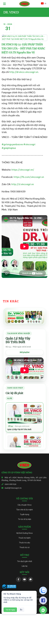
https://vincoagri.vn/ (23, 169)
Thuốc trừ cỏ (24, 547)
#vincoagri (29, 144)
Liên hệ (24, 566)
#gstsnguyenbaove (12, 144)
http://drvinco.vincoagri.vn (23, 72)
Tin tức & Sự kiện (24, 519)
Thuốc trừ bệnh (24, 538)
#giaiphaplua (9, 148)
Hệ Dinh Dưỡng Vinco (24, 533)
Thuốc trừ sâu (24, 543)
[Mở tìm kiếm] (36, 3)
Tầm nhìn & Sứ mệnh (24, 510)
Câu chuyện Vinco (25, 505)
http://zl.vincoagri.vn (22, 184)
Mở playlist (25, 352)
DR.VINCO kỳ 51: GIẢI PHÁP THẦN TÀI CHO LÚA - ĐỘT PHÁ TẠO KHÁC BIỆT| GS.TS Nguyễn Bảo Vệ (23, 48)
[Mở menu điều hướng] (4, 4)
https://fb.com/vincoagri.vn (29, 177)
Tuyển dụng (24, 514)
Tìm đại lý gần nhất (24, 561)
